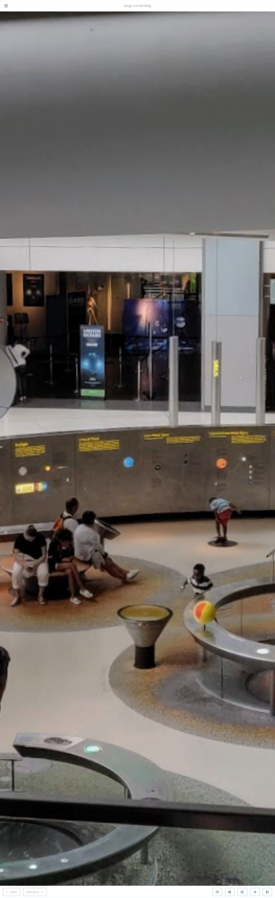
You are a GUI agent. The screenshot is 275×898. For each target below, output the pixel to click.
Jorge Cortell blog (137, 5)
